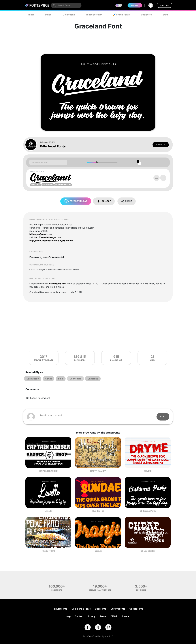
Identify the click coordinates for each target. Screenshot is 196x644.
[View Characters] (156, 178)
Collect (106, 201)
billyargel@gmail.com (40, 234)
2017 (43, 357)
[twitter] (98, 627)
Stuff (165, 14)
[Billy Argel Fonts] (32, 145)
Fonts (31, 14)
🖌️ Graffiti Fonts (121, 14)
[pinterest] (108, 627)
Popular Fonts (60, 608)
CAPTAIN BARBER (48, 471)
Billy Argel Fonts (53, 146)
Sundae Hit (98, 511)
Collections (69, 14)
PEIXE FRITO (48, 551)
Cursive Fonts (118, 608)
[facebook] (88, 627)
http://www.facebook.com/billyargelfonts (51, 240)
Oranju (98, 551)
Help (68, 616)
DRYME (148, 471)
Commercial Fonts (81, 608)
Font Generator (94, 14)
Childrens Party (147, 511)
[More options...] (163, 178)
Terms (103, 616)
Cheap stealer (147, 551)
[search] (66, 5)
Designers (146, 14)
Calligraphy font (57, 283)
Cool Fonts (100, 608)
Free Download (78, 201)
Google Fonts (136, 608)
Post (163, 416)
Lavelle (48, 511)
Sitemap (126, 616)
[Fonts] (37, 5)
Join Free (164, 5)
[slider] (97, 162)
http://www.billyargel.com (47, 237)
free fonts (56, 590)
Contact (160, 145)
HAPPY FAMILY (98, 471)
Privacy (91, 616)
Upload (135, 5)
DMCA (114, 616)
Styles (48, 14)
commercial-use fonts (100, 590)
